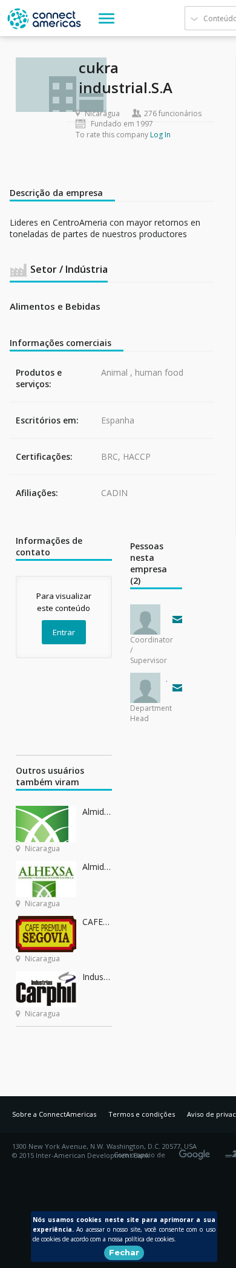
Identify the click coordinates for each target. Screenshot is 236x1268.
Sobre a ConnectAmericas (54, 1114)
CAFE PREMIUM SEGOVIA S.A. (97, 921)
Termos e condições (141, 1114)
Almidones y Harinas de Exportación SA (97, 866)
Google (196, 1151)
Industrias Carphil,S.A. (97, 976)
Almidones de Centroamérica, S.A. (97, 811)
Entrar (64, 632)
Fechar (124, 1252)
